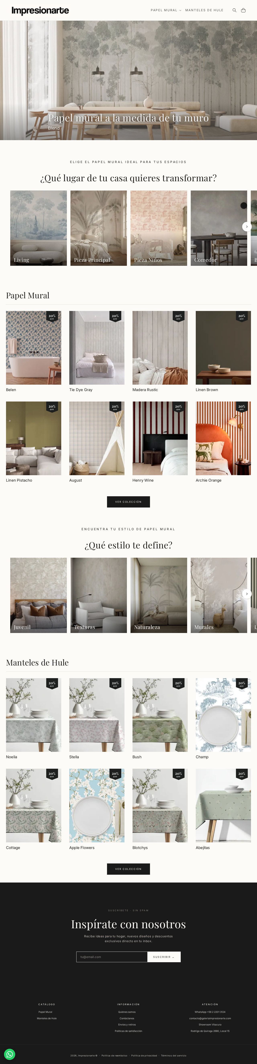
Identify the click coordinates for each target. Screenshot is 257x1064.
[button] (165, 10)
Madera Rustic (145, 390)
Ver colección (128, 501)
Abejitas (203, 847)
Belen (11, 390)
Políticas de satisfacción (128, 1030)
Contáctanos (127, 1018)
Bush (137, 757)
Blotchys (140, 847)
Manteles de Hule (37, 662)
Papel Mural (27, 295)
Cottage (13, 847)
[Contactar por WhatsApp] (9, 1054)
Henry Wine (143, 480)
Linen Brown (207, 390)
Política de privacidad (144, 1055)
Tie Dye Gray (80, 390)
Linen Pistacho (19, 480)
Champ (202, 757)
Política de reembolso (114, 1055)
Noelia (11, 757)
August (75, 480)
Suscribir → (164, 956)
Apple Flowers (82, 847)
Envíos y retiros (127, 1024)
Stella (74, 757)
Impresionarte (86, 1055)
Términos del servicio (174, 1055)
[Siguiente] (247, 226)
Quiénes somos (127, 1011)
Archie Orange (208, 480)
